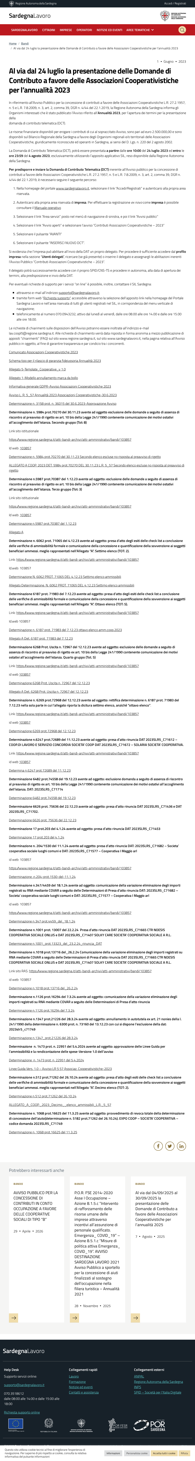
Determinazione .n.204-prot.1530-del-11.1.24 (42, 876)
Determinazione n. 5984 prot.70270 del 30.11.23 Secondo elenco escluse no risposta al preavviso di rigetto (85, 456)
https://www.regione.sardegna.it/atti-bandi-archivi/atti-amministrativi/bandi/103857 (70, 439)
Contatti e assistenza (84, 1392)
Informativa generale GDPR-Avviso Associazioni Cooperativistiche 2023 (60, 386)
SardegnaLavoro (24, 30)
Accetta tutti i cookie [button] (164, 1453)
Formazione (77, 1381)
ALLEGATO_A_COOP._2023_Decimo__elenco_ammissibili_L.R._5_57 (60, 1104)
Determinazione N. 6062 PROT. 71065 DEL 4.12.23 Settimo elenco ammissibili (65, 576)
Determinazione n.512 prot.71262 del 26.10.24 (42, 1096)
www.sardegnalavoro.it (72, 188)
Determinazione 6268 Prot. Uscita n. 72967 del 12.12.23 (49, 683)
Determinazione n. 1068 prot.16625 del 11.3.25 (43, 1132)
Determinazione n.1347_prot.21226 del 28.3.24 (43, 1037)
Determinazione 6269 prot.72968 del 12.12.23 (42, 731)
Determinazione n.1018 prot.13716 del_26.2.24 (43, 988)
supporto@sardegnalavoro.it (79, 292)
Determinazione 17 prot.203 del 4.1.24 (36, 837)
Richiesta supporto (56, 298)
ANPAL (139, 1376)
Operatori (84, 30)
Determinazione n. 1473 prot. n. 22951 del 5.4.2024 (46, 1060)
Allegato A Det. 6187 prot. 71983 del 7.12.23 (41, 638)
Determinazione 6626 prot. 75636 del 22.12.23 (42, 820)
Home (13, 43)
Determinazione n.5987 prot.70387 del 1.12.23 (42, 523)
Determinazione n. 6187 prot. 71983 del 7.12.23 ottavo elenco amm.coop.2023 (65, 629)
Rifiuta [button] (184, 1453)
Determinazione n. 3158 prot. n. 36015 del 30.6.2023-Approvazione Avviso (62, 403)
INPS (137, 1387)
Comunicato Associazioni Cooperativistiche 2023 (43, 352)
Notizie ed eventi (81, 1387)
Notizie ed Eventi (109, 30)
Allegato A (16, 532)
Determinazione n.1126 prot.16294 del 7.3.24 (41, 1010)
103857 (25, 448)
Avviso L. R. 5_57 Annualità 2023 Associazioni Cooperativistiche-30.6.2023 (63, 395)
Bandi (25, 43)
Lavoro (30, 15)
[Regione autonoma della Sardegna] (173, 15)
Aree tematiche (138, 30)
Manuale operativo (47, 207)
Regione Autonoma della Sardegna (35, 3)
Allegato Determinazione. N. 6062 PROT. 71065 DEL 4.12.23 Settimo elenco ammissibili (71, 585)
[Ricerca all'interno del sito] (182, 30)
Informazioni (113, 1453)
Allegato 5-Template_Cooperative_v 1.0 (37, 369)
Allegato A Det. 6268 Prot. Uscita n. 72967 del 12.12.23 (48, 691)
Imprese (66, 30)
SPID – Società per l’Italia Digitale (157, 1392)
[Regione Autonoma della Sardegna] (12, 3)
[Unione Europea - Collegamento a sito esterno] (16, 1424)
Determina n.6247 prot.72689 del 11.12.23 (40, 770)
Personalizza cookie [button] (137, 1453)
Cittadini (48, 30)
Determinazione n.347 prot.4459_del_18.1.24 (42, 921)
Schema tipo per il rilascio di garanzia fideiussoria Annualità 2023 (55, 360)
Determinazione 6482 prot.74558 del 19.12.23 (42, 797)
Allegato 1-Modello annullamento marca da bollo (43, 377)
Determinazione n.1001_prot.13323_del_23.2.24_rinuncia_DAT (55, 943)
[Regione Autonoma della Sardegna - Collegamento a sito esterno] (81, 1424)
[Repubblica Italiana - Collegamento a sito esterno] (49, 1424)
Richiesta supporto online (22, 1412)
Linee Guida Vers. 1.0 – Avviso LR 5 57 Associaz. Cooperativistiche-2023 (60, 1068)
